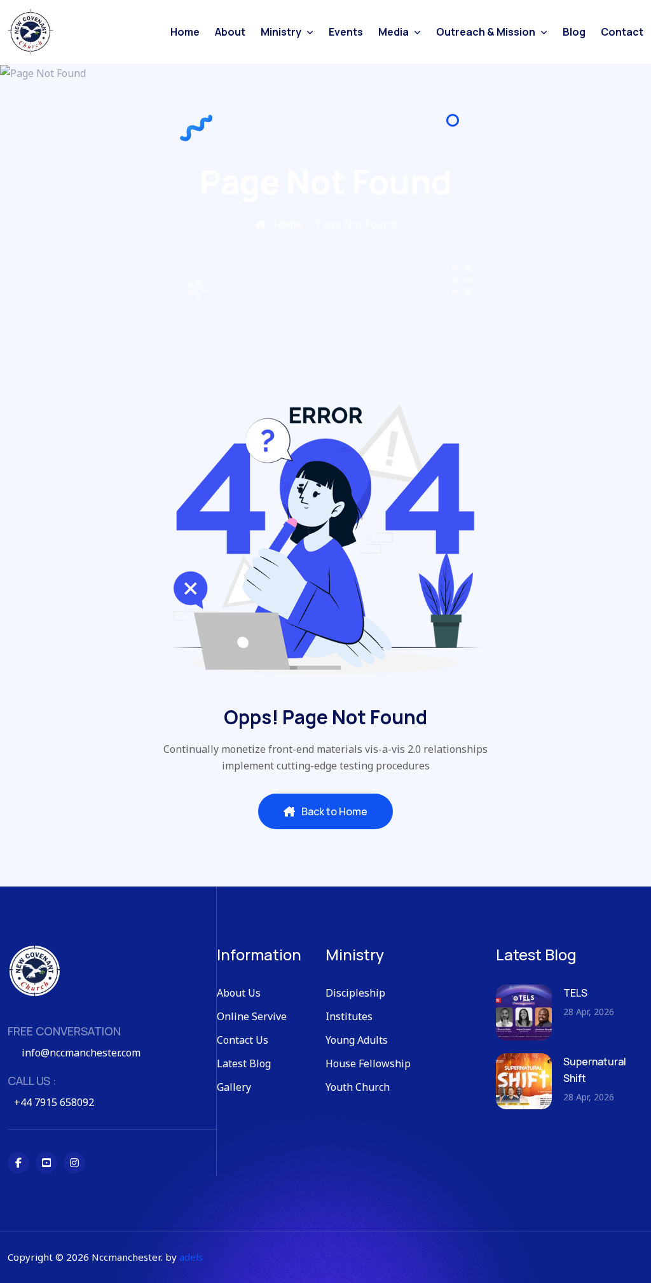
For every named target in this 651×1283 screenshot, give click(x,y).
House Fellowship (368, 1063)
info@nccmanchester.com (81, 1053)
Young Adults (357, 1040)
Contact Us (242, 1040)
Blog (574, 32)
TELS (575, 993)
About (230, 32)
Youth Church (358, 1087)
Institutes (349, 1016)
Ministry (281, 32)
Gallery (234, 1087)
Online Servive (252, 1016)
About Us (239, 993)
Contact (622, 32)
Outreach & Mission (485, 32)
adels (191, 1257)
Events (346, 32)
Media (393, 32)
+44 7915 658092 (54, 1102)
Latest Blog (244, 1063)
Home (185, 32)
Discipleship (355, 993)
